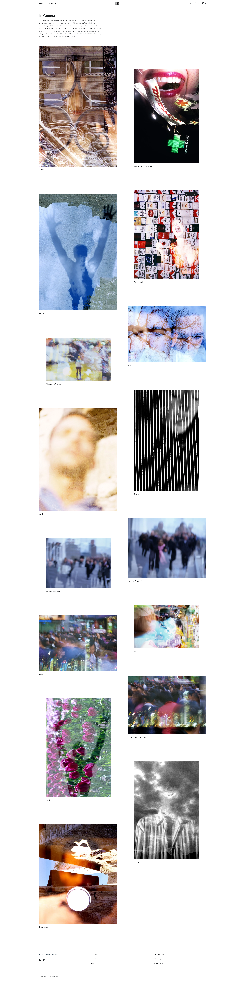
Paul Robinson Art (51, 976)
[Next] (125, 937)
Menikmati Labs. (48, 980)
